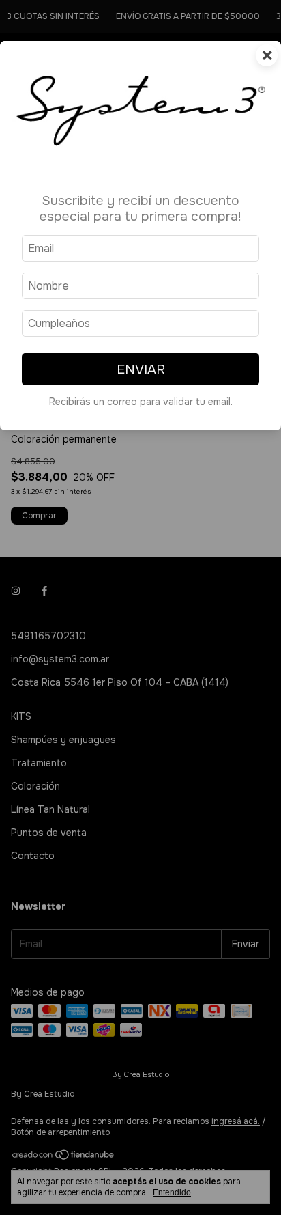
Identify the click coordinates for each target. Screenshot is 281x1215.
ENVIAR (141, 369)
